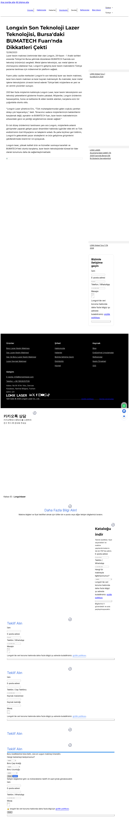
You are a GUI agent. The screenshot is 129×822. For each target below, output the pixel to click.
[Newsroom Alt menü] (56, 10)
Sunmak (101, 321)
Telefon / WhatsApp (100, 284)
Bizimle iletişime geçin (64, 357)
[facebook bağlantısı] (36, 395)
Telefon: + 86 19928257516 (18, 381)
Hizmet (58, 365)
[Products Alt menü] (33, 10)
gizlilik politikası (87, 399)
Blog (94, 348)
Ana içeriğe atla (8, 2)
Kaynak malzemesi (15, 696)
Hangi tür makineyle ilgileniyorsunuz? (102, 572)
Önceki (9, 776)
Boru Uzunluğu (13, 769)
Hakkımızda (41, 10)
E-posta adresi (98, 277)
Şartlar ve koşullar (106, 399)
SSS (94, 365)
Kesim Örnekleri (99, 361)
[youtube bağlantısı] (42, 395)
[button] (108, 12)
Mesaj (9, 708)
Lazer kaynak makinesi (16, 361)
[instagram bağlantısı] (39, 395)
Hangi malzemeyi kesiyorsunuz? (21, 757)
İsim (93, 271)
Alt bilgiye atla (22, 2)
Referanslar (84, 10)
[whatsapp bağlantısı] (45, 395)
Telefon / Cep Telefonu (17, 690)
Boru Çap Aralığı (14, 763)
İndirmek (103, 601)
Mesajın (94, 291)
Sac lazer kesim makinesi (17, 352)
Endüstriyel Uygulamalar (103, 352)
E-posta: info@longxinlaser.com (20, 377)
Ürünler (30, 10)
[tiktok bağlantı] (48, 395)
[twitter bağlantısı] (30, 395)
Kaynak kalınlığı (14, 702)
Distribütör (63, 10)
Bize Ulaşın (96, 10)
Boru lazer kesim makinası (18, 348)
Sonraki (15, 776)
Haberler (58, 352)
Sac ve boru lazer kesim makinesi (21, 357)
